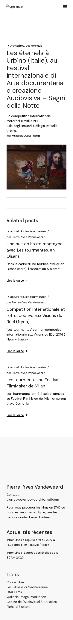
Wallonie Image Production (26, 597)
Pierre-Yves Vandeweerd (26, 237)
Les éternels (34, 46)
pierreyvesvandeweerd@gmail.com (33, 499)
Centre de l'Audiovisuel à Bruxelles (32, 602)
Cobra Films (15, 582)
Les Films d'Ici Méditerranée (27, 587)
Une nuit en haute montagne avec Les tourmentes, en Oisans (35, 250)
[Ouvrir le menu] (64, 6)
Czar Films (14, 592)
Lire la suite (15, 280)
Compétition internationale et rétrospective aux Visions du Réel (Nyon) (36, 315)
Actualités (17, 46)
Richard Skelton (18, 607)
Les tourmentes (35, 231)
